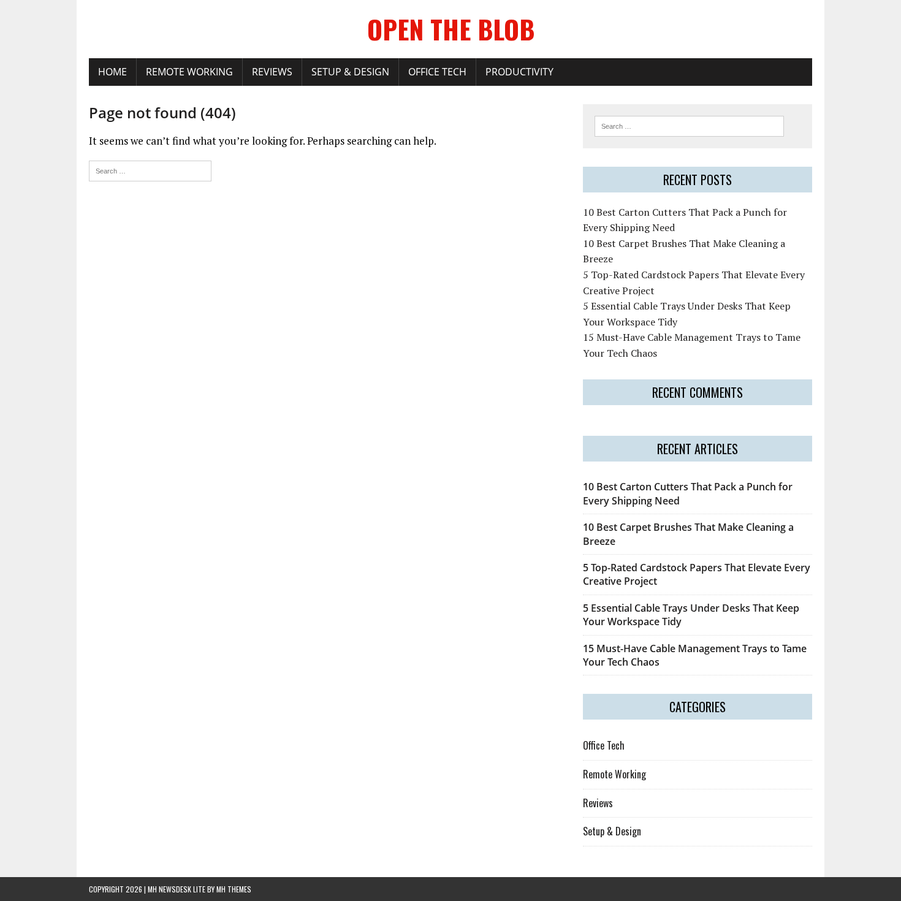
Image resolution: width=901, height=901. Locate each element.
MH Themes (233, 889)
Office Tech (437, 71)
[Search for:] (150, 169)
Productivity (519, 71)
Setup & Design (350, 71)
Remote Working (189, 71)
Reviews (272, 71)
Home (112, 71)
